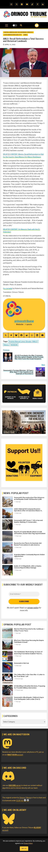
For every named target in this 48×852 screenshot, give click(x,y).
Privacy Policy (28, 843)
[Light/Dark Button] (15, 25)
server (15, 785)
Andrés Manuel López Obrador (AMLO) (23, 341)
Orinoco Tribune (25, 798)
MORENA (14, 345)
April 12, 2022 (10, 44)
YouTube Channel (34, 25)
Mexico (6, 345)
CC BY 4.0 (19, 800)
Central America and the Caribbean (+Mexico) (18, 32)
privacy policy (32, 608)
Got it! (24, 848)
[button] (6, 26)
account (15, 755)
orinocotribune (24, 321)
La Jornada (8, 288)
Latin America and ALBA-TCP (12, 34)
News (25, 34)
